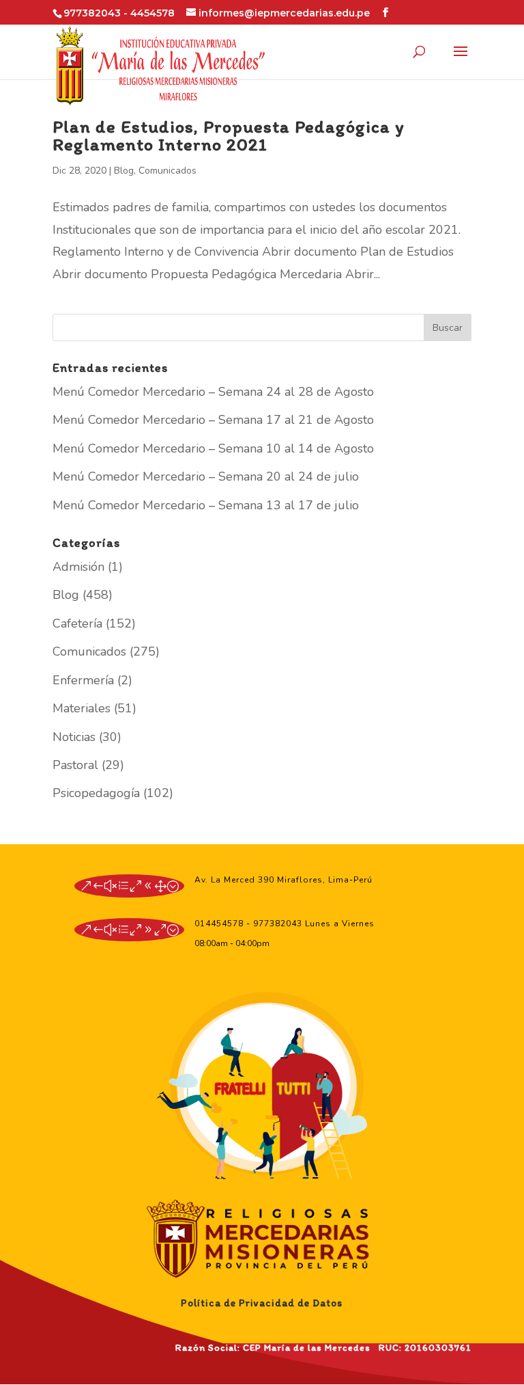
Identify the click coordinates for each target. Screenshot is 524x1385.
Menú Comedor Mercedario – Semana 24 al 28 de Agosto (213, 392)
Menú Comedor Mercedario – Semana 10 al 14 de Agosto (213, 448)
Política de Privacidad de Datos (262, 1303)
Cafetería (77, 623)
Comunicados (167, 170)
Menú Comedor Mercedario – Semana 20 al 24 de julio (206, 476)
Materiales (82, 708)
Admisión (78, 567)
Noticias (74, 737)
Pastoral (75, 765)
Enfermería (83, 680)
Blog (124, 170)
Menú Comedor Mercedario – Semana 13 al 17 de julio (206, 505)
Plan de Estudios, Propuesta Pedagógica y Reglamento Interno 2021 (229, 135)
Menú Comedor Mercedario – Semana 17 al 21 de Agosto (213, 420)
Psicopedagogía (96, 793)
